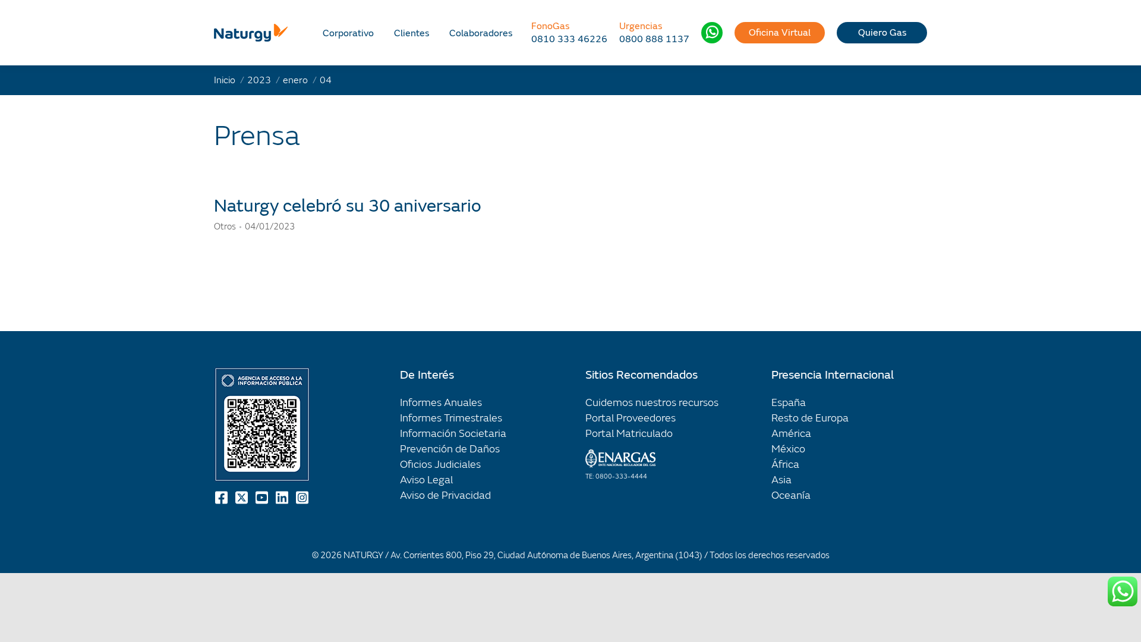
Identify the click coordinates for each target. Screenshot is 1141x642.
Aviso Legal (426, 480)
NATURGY (363, 555)
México (788, 449)
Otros (225, 226)
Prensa (257, 136)
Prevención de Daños (450, 449)
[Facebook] (222, 497)
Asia (781, 480)
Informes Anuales (441, 403)
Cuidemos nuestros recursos (651, 403)
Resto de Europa (810, 418)
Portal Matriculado (629, 433)
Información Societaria (453, 433)
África (785, 464)
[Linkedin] (283, 497)
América (791, 433)
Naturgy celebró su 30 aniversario (347, 206)
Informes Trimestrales (451, 418)
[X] (242, 497)
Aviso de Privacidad (445, 495)
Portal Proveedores (630, 418)
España (788, 403)
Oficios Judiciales (440, 464)
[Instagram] (303, 497)
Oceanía (791, 495)
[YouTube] (263, 497)
